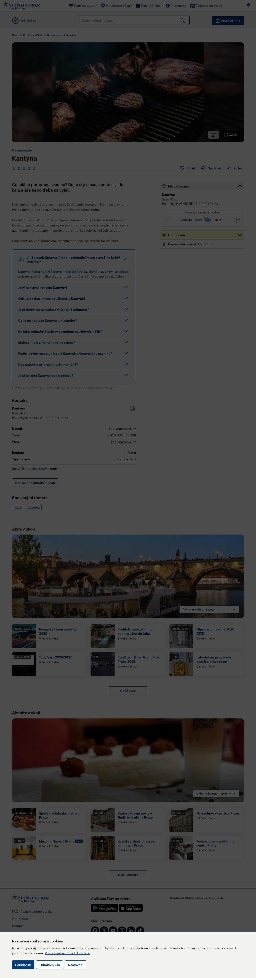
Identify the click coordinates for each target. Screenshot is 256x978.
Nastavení (75, 965)
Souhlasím (23, 965)
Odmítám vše (49, 965)
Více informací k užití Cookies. (67, 953)
